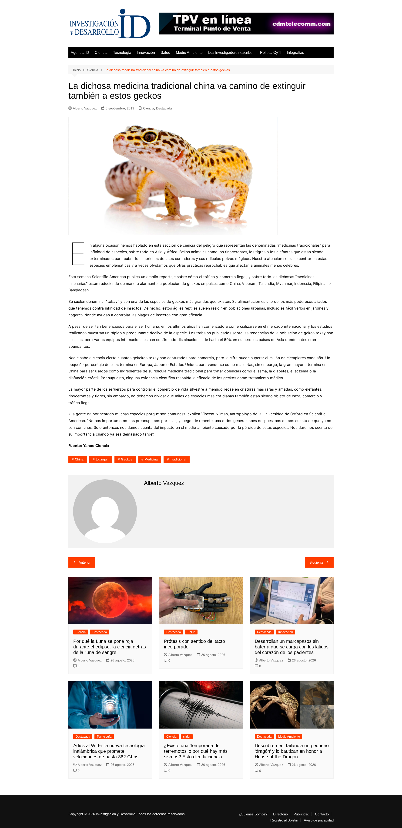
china (79, 459)
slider (186, 736)
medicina (151, 459)
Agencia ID (80, 53)
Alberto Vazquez (85, 108)
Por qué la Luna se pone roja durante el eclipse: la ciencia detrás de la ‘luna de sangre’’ (109, 647)
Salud (165, 53)
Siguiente (316, 562)
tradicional (178, 459)
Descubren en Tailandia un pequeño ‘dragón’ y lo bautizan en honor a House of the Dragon (292, 751)
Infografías (295, 53)
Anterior (84, 562)
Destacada (164, 108)
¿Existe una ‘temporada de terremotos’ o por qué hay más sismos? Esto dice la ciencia (196, 751)
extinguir (102, 459)
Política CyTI (270, 53)
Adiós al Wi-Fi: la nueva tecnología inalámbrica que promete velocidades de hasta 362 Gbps (109, 751)
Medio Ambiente (189, 53)
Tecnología (122, 53)
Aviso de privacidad (319, 820)
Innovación (146, 53)
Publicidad (301, 814)
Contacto (322, 814)
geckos (126, 459)
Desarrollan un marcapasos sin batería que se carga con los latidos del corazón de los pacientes (291, 647)
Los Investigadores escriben (231, 53)
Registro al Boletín (284, 820)
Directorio (280, 814)
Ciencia (101, 53)
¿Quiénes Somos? (253, 814)
